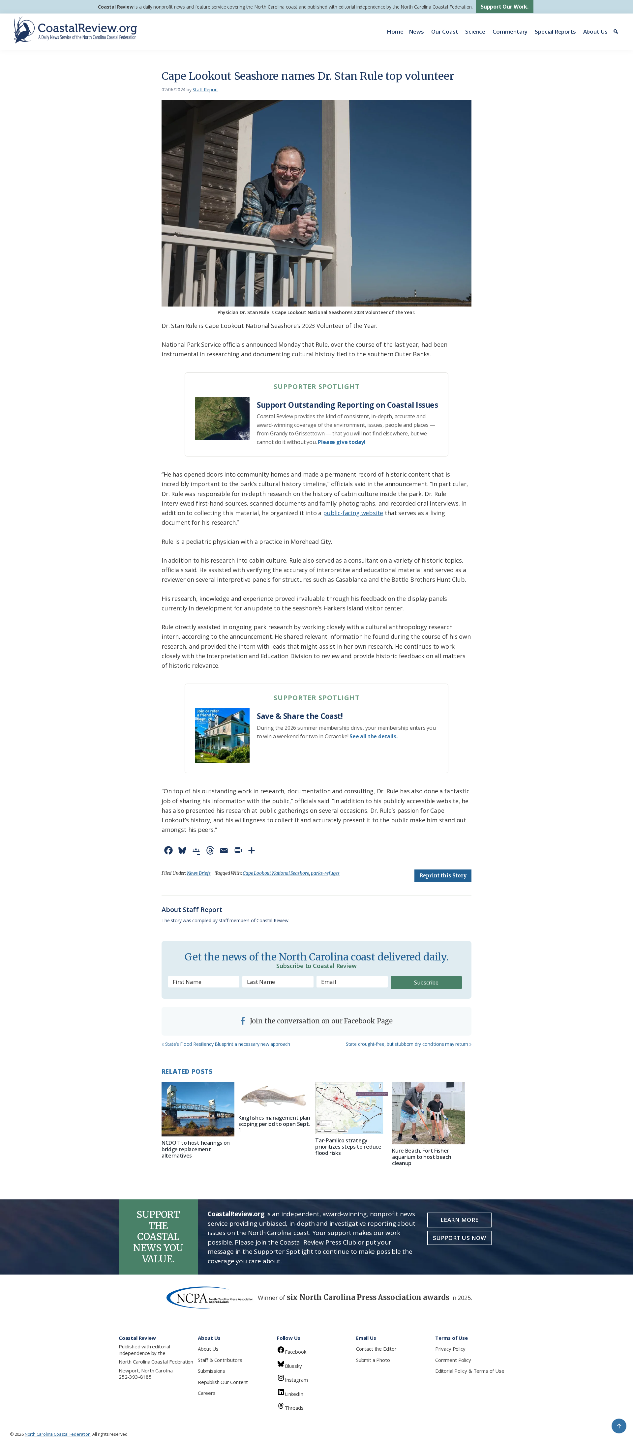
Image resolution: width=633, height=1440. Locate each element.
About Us (595, 31)
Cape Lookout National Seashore (276, 873)
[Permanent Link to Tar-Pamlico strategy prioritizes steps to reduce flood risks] (351, 1108)
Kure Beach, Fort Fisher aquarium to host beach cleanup (421, 1157)
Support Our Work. (504, 6)
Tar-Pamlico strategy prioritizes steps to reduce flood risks (348, 1147)
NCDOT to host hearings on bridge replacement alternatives (196, 1149)
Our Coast (444, 31)
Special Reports (555, 31)
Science (475, 31)
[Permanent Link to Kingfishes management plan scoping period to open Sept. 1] (274, 1096)
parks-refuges (325, 873)
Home (395, 31)
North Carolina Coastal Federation (156, 1361)
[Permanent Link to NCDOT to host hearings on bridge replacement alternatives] (198, 1109)
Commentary (510, 31)
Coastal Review (115, 7)
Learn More (459, 1219)
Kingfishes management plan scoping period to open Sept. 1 (274, 1124)
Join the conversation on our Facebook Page (320, 1021)
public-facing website (353, 513)
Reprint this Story (443, 875)
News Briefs (199, 873)
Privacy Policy (450, 1348)
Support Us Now (459, 1238)
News (416, 31)
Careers (207, 1393)
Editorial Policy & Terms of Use (469, 1370)
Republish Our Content (223, 1382)
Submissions (211, 1370)
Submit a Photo (373, 1360)
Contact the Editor (376, 1348)
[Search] (616, 32)
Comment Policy (453, 1360)
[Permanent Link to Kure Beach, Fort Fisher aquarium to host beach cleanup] (428, 1113)
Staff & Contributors (220, 1360)
